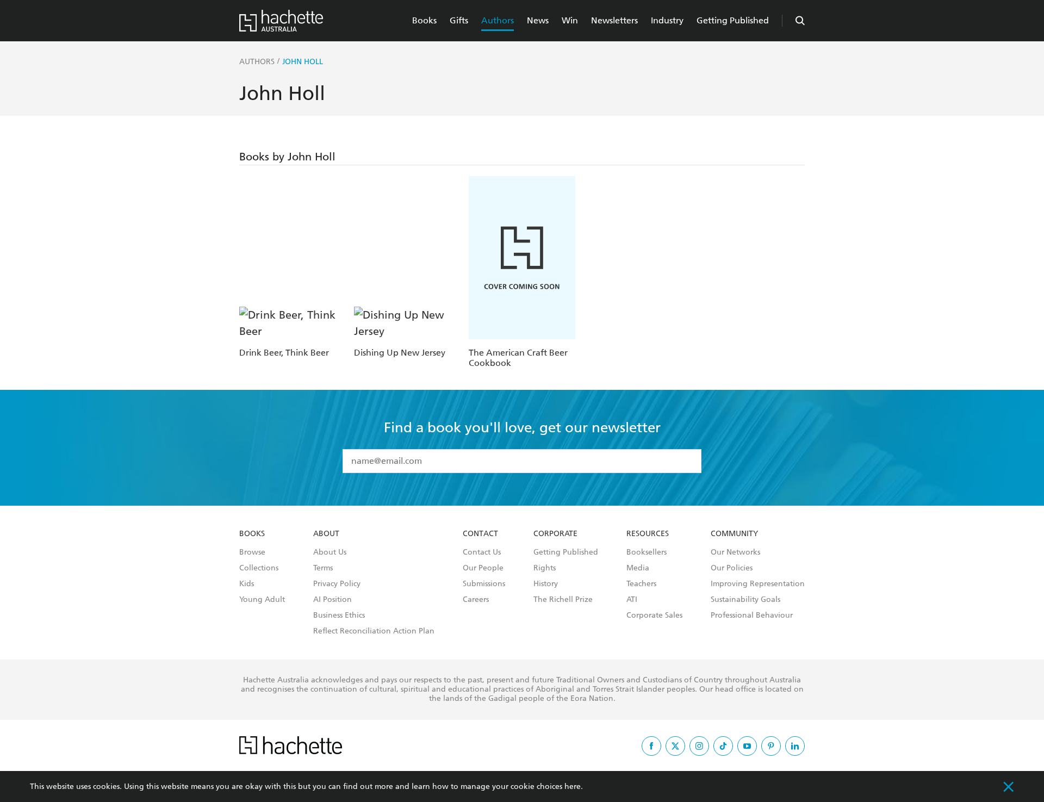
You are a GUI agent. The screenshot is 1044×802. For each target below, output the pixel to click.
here (572, 786)
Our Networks (735, 552)
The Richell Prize (563, 600)
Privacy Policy (337, 584)
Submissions (484, 584)
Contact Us (482, 552)
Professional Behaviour (752, 615)
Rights (544, 568)
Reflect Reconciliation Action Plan (373, 631)
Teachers (641, 584)
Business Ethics (339, 615)
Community (734, 534)
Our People (483, 568)
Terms (323, 568)
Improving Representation (758, 584)
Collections (258, 568)
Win (570, 20)
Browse (252, 552)
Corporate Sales (654, 615)
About (326, 534)
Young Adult (262, 600)
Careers (476, 600)
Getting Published (733, 20)
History (545, 584)
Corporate (555, 534)
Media (637, 568)
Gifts (459, 20)
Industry (667, 20)
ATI (631, 600)
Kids (246, 584)
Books (424, 20)
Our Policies (732, 568)
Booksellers (646, 552)
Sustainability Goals (745, 600)
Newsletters (614, 20)
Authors (497, 20)
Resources (647, 534)
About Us (329, 552)
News (538, 20)
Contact (480, 534)
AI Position (332, 600)
